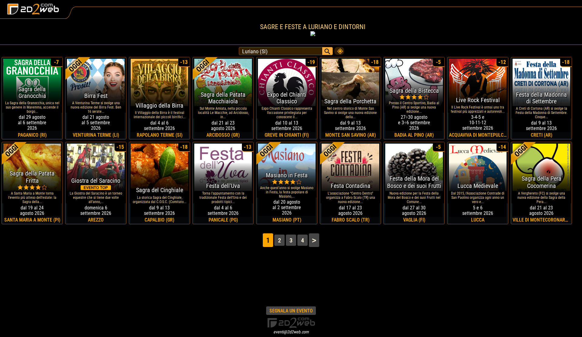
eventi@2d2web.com (291, 331)
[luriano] (339, 49)
